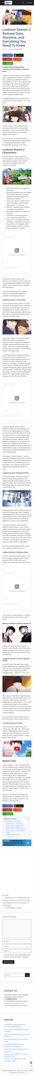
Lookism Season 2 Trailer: (13, 834)
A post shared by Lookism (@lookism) (17, 421)
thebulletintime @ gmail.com (15, 1003)
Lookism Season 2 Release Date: (15, 827)
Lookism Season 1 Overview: (14, 823)
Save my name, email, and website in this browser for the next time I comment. (17, 956)
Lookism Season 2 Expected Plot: (15, 825)
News (6, 895)
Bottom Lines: (11, 836)
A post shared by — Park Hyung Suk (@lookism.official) (18, 273)
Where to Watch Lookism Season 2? (15, 829)
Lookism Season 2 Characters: (12, 821)
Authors (26, 1070)
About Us (19, 1070)
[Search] (27, 975)
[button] (23, 2)
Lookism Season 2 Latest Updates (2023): (15, 831)
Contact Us (22, 1072)
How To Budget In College (13, 908)
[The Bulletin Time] (6, 2)
